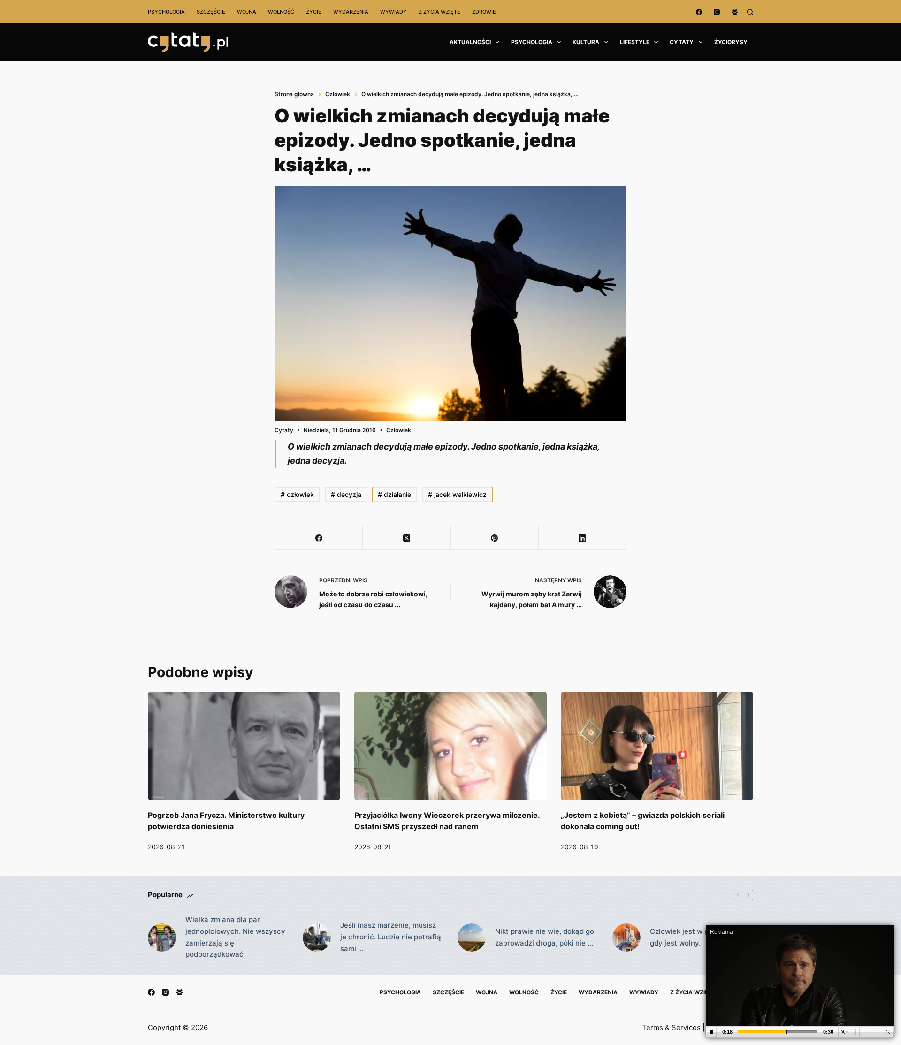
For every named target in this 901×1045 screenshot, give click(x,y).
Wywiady (393, 11)
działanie (394, 494)
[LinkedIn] (582, 538)
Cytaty (682, 42)
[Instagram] (717, 12)
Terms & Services (671, 1027)
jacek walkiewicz (457, 494)
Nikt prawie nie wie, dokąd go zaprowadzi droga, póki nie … (544, 937)
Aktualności (470, 42)
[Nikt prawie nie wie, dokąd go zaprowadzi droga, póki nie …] (472, 937)
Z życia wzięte (439, 11)
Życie (313, 11)
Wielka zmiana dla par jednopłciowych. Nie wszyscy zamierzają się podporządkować (235, 937)
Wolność (281, 11)
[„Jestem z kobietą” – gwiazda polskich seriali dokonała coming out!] (657, 746)
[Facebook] (699, 12)
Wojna (246, 11)
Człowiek (398, 430)
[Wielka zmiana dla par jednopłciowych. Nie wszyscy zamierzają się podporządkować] (162, 937)
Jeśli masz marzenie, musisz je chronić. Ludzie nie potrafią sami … (390, 937)
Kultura (586, 42)
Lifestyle (634, 42)
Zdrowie (484, 11)
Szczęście (211, 11)
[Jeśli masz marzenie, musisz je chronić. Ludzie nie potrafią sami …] (317, 937)
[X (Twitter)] (406, 538)
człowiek (297, 494)
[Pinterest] (495, 538)
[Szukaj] (750, 12)
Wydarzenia (350, 11)
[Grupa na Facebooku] (735, 12)
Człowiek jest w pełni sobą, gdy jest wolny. (695, 937)
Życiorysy (731, 42)
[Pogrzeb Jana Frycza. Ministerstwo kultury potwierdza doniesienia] (244, 746)
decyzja (346, 494)
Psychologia (166, 11)
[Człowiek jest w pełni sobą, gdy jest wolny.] (626, 937)
